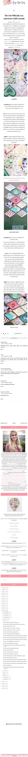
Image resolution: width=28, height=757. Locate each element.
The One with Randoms (8, 650)
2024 (3, 591)
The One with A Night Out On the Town (11, 641)
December (6, 612)
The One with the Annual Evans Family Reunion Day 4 (15, 659)
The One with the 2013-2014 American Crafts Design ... (15, 639)
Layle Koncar (6, 564)
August (5, 619)
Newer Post (4, 423)
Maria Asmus (4, 342)
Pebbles (22, 43)
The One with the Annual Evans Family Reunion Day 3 (15, 661)
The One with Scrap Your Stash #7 (10, 652)
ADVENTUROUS (4, 475)
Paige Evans (17, 563)
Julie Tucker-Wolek (5, 368)
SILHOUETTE (24, 484)
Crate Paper (17, 43)
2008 (3, 688)
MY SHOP (22, 485)
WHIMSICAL (17, 479)
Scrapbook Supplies (14, 523)
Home (14, 423)
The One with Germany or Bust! (10, 657)
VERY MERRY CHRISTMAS (9, 471)
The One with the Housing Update (10, 632)
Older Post (24, 423)
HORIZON (12, 479)
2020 (3, 598)
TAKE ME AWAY (20, 481)
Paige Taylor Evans (7, 754)
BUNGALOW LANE (21, 476)
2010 (3, 685)
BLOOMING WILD (23, 475)
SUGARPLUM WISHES (13, 475)
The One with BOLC (7, 665)
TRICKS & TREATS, (21, 473)
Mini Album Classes (14, 529)
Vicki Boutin (23, 563)
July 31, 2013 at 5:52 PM (6, 393)
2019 (3, 600)
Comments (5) (18, 333)
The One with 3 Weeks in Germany (10, 622)
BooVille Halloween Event (15, 550)
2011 (3, 683)
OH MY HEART (13, 481)
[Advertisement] (14, 706)
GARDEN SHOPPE (7, 476)
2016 (3, 605)
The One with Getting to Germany (10, 653)
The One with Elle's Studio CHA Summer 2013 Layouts (15, 635)
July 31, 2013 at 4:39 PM (6, 382)
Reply (2, 349)
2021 (3, 596)
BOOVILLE (14, 469)
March (5, 675)
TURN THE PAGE (5, 481)
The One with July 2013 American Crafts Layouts (14, 624)
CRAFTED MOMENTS (22, 469)
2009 (3, 686)
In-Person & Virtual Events (14, 531)
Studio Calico (8, 45)
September (6, 617)
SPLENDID (13, 476)
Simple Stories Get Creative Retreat (18, 546)
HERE (20, 547)
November (6, 613)
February (6, 677)
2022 (3, 594)
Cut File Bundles (14, 537)
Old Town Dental (11, 463)
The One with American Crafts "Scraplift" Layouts (14, 655)
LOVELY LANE (19, 471)
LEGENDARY (4, 472)
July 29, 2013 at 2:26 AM (6, 356)
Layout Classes (14, 526)
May (4, 672)
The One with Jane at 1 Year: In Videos (11, 628)
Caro (2, 354)
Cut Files (14, 534)
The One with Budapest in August (10, 643)
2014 (3, 608)
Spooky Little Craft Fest (17, 555)
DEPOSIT (24, 543)
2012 (3, 681)
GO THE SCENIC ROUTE (12, 478)
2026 (3, 587)
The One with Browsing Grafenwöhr (11, 648)
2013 (3, 610)
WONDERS (4, 478)
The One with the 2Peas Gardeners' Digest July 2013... (15, 637)
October (6, 615)
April (4, 674)
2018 (3, 601)
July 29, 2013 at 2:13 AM (6, 343)
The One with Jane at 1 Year (9, 626)
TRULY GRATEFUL (5, 479)
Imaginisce (16, 47)
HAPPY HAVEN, (13, 473)
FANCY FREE (4, 482)
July (4, 620)
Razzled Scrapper (5, 391)
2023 (3, 593)
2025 (3, 589)
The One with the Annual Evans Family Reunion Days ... (15, 663)
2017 (3, 603)
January (5, 679)
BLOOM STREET (22, 478)
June (4, 670)
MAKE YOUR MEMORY (7, 468)
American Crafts (7, 41)
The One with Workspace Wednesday (11, 633)
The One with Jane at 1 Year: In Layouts (11, 630)
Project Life (14, 45)
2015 (3, 607)
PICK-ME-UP (23, 479)
